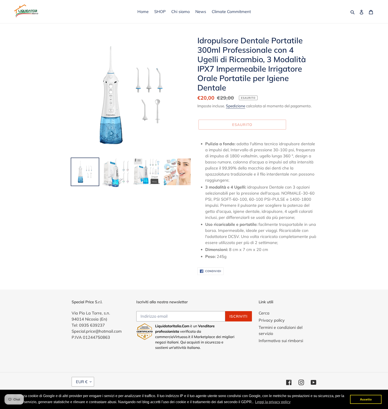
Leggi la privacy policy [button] (273, 402)
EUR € (82, 381)
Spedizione (235, 105)
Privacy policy (272, 320)
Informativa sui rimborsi (281, 340)
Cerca (264, 313)
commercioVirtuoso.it (172, 336)
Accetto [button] (366, 399)
